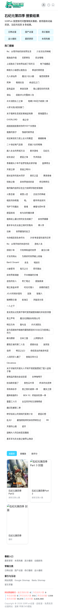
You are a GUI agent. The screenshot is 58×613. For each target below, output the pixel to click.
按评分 (34, 453)
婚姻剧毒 (42, 138)
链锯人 (40, 293)
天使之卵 (11, 169)
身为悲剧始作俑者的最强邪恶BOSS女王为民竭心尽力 (28, 331)
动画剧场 (38, 560)
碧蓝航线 (11, 213)
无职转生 (26, 57)
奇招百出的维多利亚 (39, 350)
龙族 (29, 293)
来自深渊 (24, 88)
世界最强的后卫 (23, 231)
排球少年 (11, 250)
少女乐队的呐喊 (44, 51)
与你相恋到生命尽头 (16, 237)
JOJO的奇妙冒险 (14, 293)
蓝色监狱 (11, 88)
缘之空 (26, 119)
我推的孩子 (12, 132)
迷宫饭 (46, 344)
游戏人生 (38, 244)
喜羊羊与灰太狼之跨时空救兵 (20, 225)
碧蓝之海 (24, 157)
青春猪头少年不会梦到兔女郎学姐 (22, 163)
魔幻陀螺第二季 (14, 407)
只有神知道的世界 (28, 250)
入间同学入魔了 (14, 357)
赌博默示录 (12, 299)
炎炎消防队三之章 (15, 101)
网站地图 (9, 580)
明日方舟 (11, 324)
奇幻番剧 (46, 32)
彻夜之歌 (11, 181)
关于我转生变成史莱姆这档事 (20, 113)
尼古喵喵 (39, 57)
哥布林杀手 (12, 389)
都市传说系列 (39, 200)
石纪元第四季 (15, 535)
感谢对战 (34, 344)
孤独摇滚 (39, 281)
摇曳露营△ (43, 113)
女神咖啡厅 (37, 376)
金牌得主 (46, 163)
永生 (26, 262)
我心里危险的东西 (41, 88)
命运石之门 (34, 82)
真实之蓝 (34, 175)
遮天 (24, 426)
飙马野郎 (11, 338)
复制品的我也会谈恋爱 (17, 376)
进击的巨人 (12, 281)
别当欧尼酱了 (13, 383)
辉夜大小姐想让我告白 (17, 70)
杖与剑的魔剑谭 (27, 213)
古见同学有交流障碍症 (32, 401)
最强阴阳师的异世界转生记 (29, 420)
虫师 (9, 350)
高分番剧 (28, 560)
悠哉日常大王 (32, 357)
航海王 (25, 299)
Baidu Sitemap (38, 580)
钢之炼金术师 (13, 287)
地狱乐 (37, 262)
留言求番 (9, 584)
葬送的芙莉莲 (38, 70)
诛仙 (9, 95)
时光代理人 (29, 287)
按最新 (12, 453)
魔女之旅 (47, 389)
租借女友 (20, 82)
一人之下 (11, 306)
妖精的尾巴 (44, 287)
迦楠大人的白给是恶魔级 (18, 432)
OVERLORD (12, 119)
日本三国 (24, 338)
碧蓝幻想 (42, 414)
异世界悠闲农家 (27, 181)
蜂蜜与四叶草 (39, 206)
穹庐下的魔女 (13, 206)
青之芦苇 (11, 318)
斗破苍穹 (11, 268)
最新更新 (29, 38)
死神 (9, 82)
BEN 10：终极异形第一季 (34, 395)
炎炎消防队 (36, 324)
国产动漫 (29, 32)
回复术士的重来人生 (25, 95)
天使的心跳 (12, 426)
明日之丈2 (20, 350)
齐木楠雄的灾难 (31, 275)
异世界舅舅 (43, 219)
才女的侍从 (12, 256)
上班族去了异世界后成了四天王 (21, 64)
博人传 (41, 225)
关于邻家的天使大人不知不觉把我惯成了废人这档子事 (29, 369)
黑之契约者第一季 (30, 389)
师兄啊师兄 (44, 181)
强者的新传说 (28, 132)
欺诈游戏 (34, 150)
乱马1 (9, 420)
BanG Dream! (13, 262)
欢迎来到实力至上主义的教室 (20, 138)
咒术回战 (37, 157)
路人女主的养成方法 (16, 150)
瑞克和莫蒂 (44, 76)
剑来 (9, 231)
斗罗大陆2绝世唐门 (15, 107)
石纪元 (46, 150)
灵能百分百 (38, 299)
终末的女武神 (45, 383)
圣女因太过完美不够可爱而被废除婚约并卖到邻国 (29, 312)
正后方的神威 (39, 194)
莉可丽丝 (37, 268)
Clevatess (11, 363)
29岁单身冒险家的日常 (40, 237)
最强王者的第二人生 (16, 344)
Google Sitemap (22, 580)
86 (47, 420)
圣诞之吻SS (25, 169)
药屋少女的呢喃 (35, 144)
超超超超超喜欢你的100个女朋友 (21, 126)
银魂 (26, 206)
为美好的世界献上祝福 (32, 256)
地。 (26, 200)
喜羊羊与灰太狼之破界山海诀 (20, 438)
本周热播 (46, 38)
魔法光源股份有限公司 (30, 318)
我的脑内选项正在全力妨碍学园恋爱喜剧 (25, 188)
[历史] (48, 5)
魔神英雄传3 (12, 395)
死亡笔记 (26, 281)
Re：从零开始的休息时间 (18, 244)
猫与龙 (23, 324)
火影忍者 (11, 194)
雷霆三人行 (12, 401)
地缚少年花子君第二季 (38, 101)
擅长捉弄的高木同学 (16, 175)
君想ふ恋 (24, 194)
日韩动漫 (12, 32)
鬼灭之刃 (24, 268)
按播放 (23, 453)
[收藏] (53, 5)
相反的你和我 (13, 200)
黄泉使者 (47, 175)
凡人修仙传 (12, 76)
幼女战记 (11, 157)
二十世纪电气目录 (15, 144)
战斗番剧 (12, 38)
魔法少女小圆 (28, 76)
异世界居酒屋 (13, 275)
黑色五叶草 (29, 383)
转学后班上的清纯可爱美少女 (20, 414)
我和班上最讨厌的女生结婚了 (20, 219)
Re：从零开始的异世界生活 (19, 51)
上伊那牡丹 (38, 338)
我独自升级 (12, 57)
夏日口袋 (45, 250)
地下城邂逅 (45, 64)
